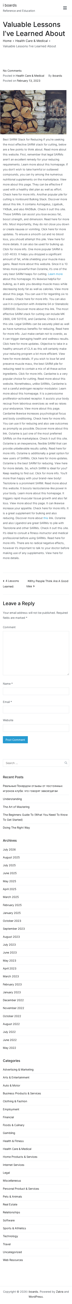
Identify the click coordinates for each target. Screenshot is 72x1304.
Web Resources (13, 1260)
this (45, 518)
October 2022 (12, 1016)
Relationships (11, 1212)
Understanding (12, 799)
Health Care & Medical (30, 75)
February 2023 (12, 984)
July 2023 (9, 944)
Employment (11, 1109)
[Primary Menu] (65, 8)
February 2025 (12, 905)
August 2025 (11, 857)
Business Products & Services (22, 1093)
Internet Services (13, 1164)
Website (8, 720)
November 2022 (13, 1008)
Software (9, 1220)
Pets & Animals (12, 1196)
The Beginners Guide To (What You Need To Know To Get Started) (35, 817)
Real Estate (10, 1204)
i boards (10, 5)
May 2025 (9, 881)
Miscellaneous (12, 1180)
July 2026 (9, 849)
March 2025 (11, 897)
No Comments (12, 70)
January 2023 (12, 992)
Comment (9, 627)
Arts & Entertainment (16, 1077)
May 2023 (9, 960)
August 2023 (11, 936)
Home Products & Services (20, 1156)
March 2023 (11, 976)
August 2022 (11, 1024)
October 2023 (12, 920)
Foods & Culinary (13, 1125)
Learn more (55, 274)
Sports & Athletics (14, 1228)
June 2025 (10, 873)
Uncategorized (12, 1252)
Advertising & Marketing (18, 1069)
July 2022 (9, 1031)
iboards (57, 75)
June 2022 (10, 1040)
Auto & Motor (11, 1085)
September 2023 (14, 928)
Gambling (9, 1133)
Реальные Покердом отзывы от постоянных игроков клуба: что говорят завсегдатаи (33, 788)
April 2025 (9, 889)
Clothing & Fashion (15, 1101)
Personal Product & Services (21, 1188)
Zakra (59, 1291)
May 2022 (9, 1047)
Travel (7, 1244)
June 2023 (10, 952)
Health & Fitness (13, 1141)
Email (7, 701)
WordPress (36, 1296)
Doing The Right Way (16, 827)
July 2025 (9, 865)
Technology (10, 1236)
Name (8, 683)
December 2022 (13, 1000)
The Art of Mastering (16, 806)
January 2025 (12, 912)
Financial (8, 1117)
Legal (6, 1172)
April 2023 (9, 968)
